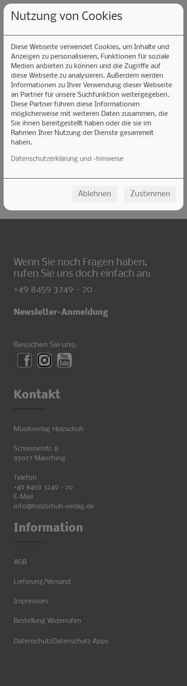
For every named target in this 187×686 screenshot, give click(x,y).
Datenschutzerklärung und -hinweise (67, 159)
